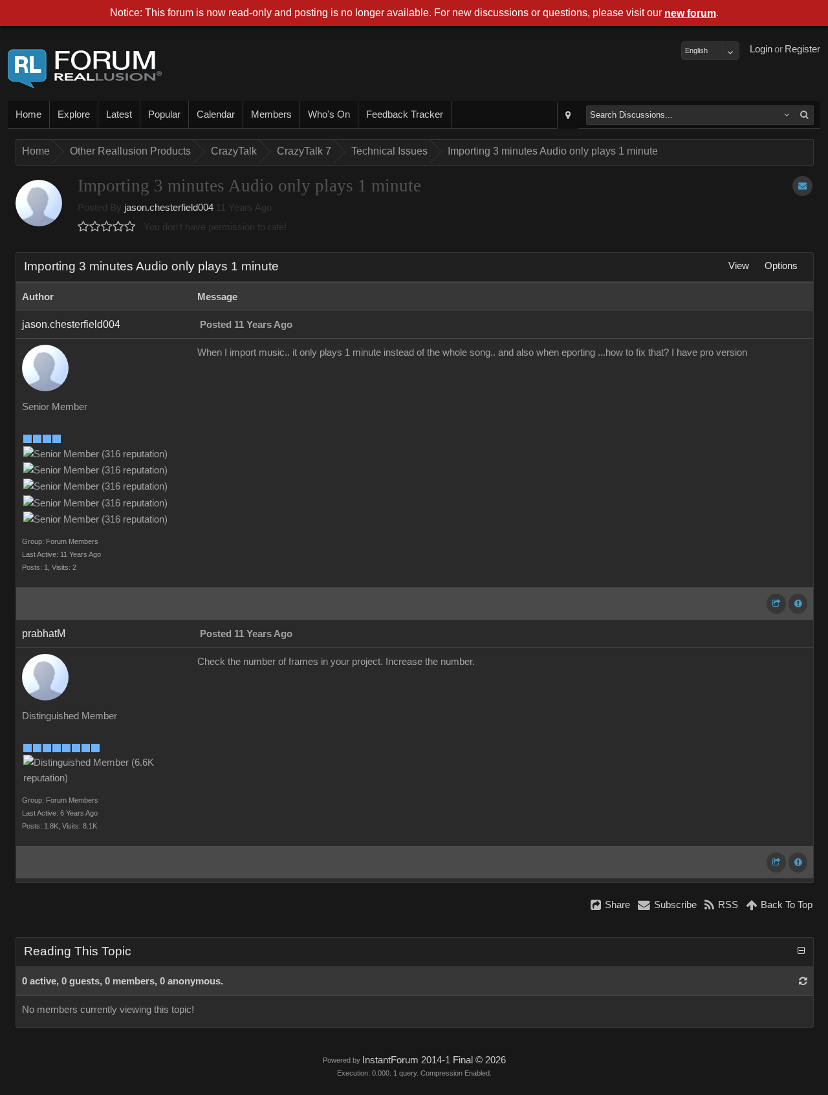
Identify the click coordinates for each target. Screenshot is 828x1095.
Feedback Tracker (404, 114)
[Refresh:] (803, 981)
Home (28, 114)
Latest (119, 114)
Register (802, 49)
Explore (74, 114)
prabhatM (43, 633)
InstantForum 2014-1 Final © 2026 (434, 1060)
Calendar (216, 114)
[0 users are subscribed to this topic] (802, 186)
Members (271, 114)
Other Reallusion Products (130, 151)
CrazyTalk (234, 151)
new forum (690, 13)
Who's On (329, 114)
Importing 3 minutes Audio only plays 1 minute (553, 151)
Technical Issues (389, 151)
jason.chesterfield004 (168, 207)
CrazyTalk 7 (304, 151)
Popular (164, 114)
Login (761, 49)
